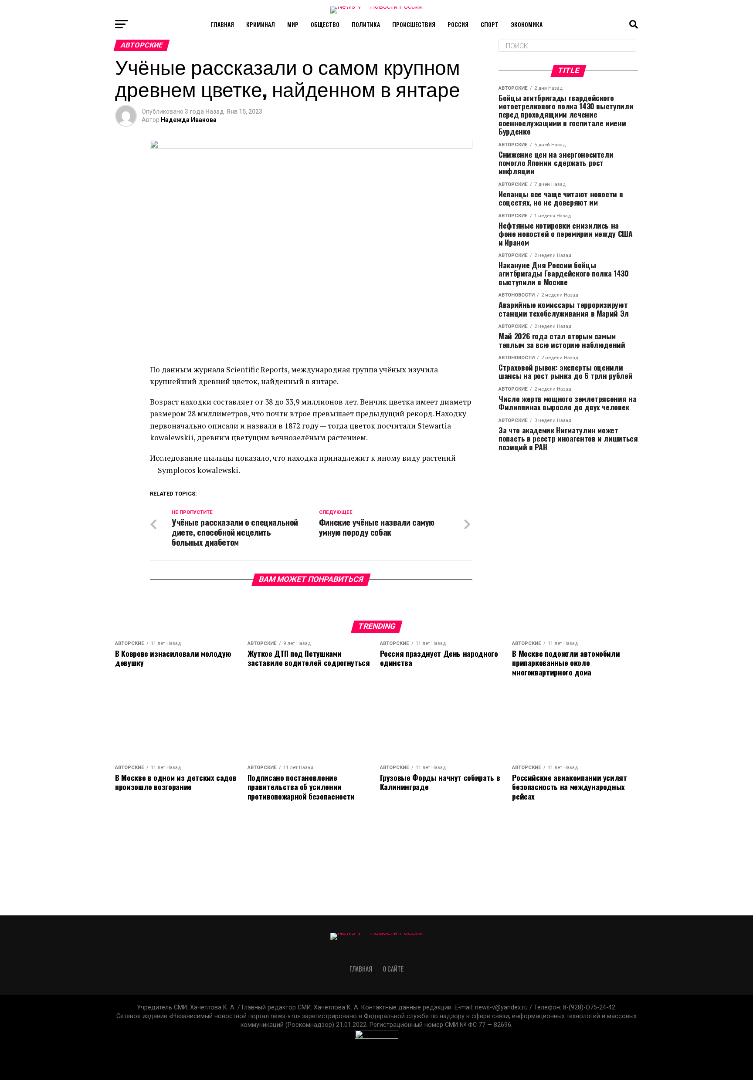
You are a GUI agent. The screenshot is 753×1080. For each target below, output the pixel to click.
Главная (222, 24)
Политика (366, 24)
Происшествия (413, 24)
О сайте (393, 968)
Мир (292, 24)
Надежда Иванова (189, 119)
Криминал (260, 24)
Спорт (490, 24)
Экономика (527, 24)
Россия (458, 24)
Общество (325, 24)
